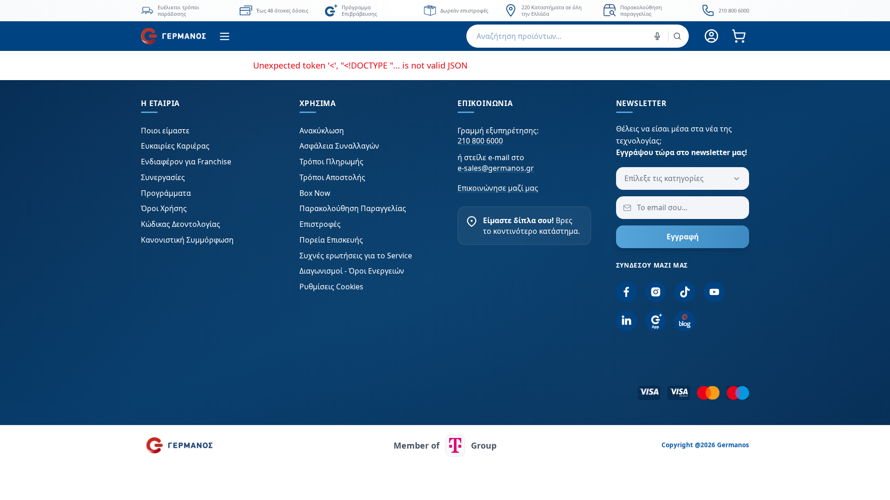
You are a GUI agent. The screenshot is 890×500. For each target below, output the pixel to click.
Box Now (314, 193)
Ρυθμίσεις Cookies (331, 286)
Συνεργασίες (163, 177)
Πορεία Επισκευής (331, 240)
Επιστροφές (320, 224)
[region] (445, 10)
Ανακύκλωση (321, 130)
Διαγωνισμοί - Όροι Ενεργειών (351, 271)
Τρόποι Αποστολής (332, 177)
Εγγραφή (683, 236)
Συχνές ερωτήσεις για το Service (355, 255)
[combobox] (577, 36)
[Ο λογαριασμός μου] (711, 36)
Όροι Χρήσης (164, 208)
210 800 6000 (480, 141)
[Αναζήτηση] (677, 36)
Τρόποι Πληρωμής (331, 161)
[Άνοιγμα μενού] (224, 36)
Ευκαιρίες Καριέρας (175, 146)
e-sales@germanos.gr (496, 168)
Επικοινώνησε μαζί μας (498, 188)
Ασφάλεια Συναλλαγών (339, 146)
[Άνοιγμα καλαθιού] (738, 36)
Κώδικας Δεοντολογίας (180, 224)
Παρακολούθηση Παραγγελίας (352, 208)
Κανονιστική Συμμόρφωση (187, 240)
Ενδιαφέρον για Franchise (186, 161)
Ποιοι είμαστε (165, 130)
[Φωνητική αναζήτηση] (657, 36)
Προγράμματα (166, 193)
